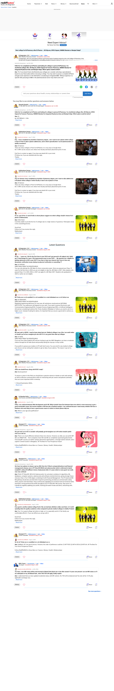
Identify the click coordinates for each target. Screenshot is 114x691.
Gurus (83, 4)
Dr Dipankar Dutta (24, 396)
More (94, 4)
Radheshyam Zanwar (25, 131)
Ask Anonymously (78, 97)
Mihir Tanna (22, 563)
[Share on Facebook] (86, 87)
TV (88, 4)
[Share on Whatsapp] (81, 87)
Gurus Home (4, 7)
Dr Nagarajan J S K (24, 55)
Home (29, 4)
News (53, 4)
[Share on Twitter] (91, 87)
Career (9, 7)
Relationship (64, 38)
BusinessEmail (74, 4)
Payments (37, 4)
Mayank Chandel (23, 104)
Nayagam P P (22, 424)
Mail (46, 4)
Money (63, 4)
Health (34, 38)
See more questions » (94, 591)
